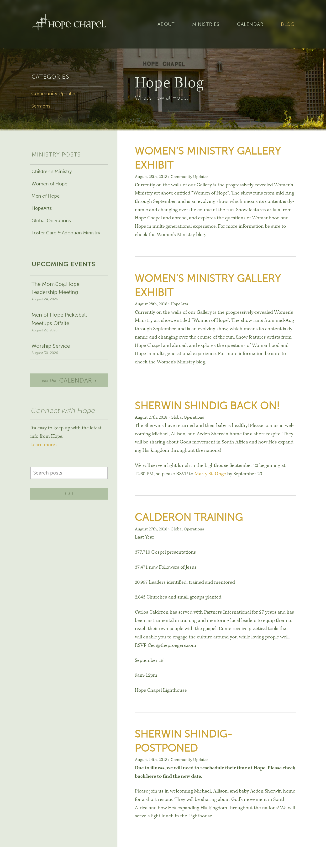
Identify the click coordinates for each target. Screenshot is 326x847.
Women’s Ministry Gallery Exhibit (208, 158)
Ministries (206, 24)
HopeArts (42, 208)
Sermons (40, 106)
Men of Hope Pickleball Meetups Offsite (59, 322)
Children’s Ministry (52, 171)
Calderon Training (189, 517)
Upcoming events (63, 264)
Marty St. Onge (210, 473)
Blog (287, 24)
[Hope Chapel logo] (69, 24)
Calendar (250, 24)
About (166, 24)
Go (69, 494)
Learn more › (44, 444)
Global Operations (51, 220)
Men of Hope (46, 196)
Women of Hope (49, 184)
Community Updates (53, 93)
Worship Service (51, 349)
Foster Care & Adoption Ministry (66, 233)
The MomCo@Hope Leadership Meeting (55, 291)
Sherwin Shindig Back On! (207, 405)
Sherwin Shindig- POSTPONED (184, 741)
